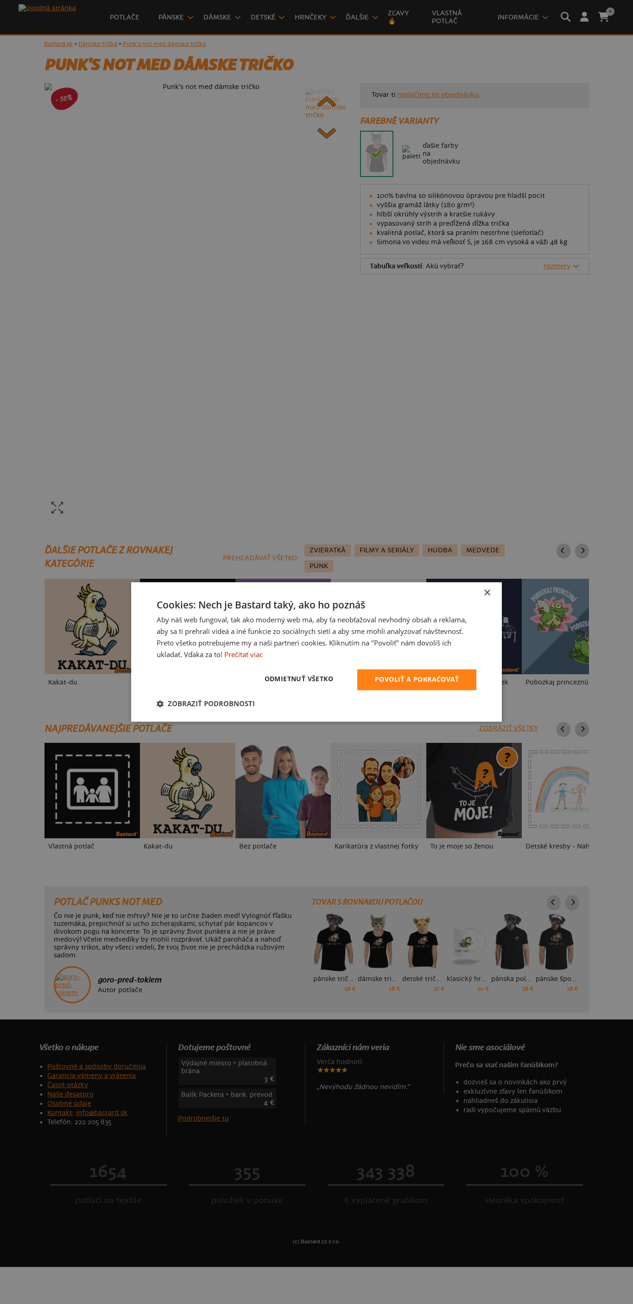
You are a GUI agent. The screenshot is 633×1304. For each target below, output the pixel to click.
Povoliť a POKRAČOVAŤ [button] (417, 679)
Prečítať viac (243, 654)
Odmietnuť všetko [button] (299, 679)
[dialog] (316, 652)
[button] (206, 704)
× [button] (486, 592)
